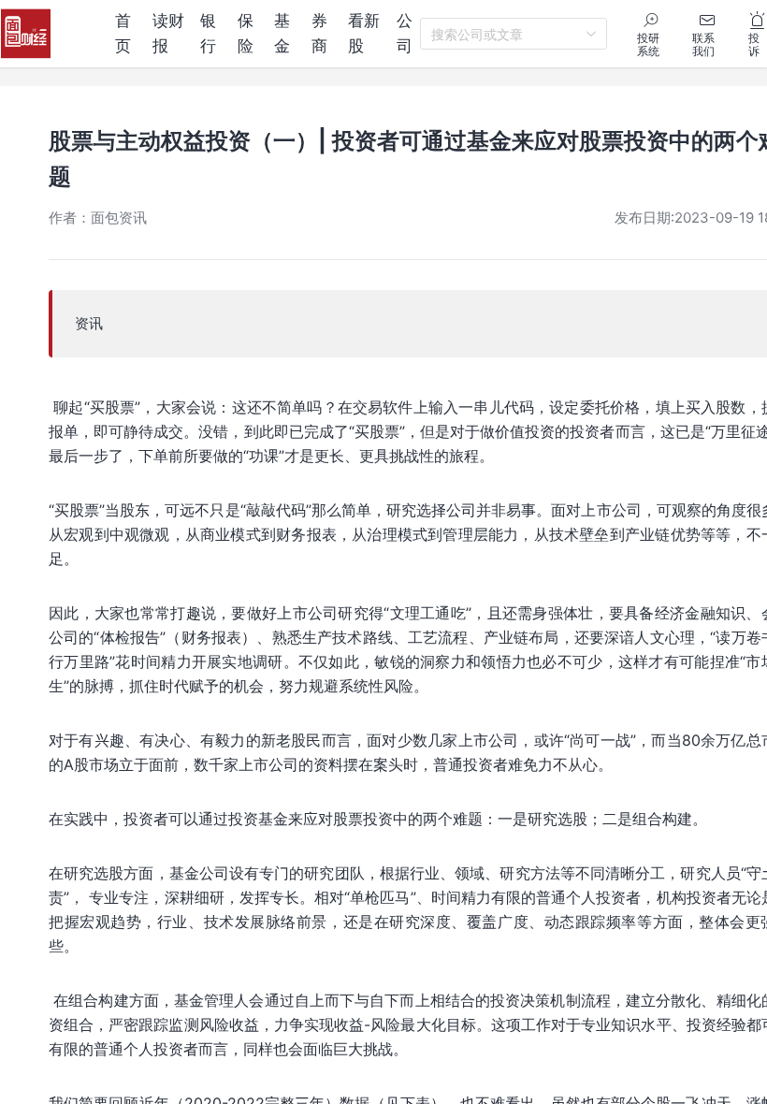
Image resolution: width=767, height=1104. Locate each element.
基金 (282, 33)
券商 (319, 33)
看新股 (364, 33)
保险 (245, 33)
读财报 (168, 33)
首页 (123, 33)
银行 (208, 33)
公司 (404, 33)
